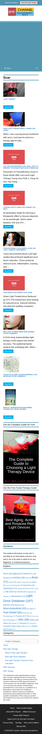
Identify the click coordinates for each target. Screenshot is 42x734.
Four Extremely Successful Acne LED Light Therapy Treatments (19, 249)
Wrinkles (11, 629)
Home (5, 645)
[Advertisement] (21, 43)
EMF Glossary (9, 667)
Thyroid (32, 623)
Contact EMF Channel (21, 715)
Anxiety (7, 578)
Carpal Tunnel (23, 582)
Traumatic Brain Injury (14, 626)
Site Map (18, 723)
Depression (10, 588)
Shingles (13, 620)
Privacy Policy (8, 723)
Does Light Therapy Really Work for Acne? (19, 129)
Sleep (34, 620)
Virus (28, 626)
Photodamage (9, 616)
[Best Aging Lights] (19, 541)
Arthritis (19, 577)
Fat (9, 591)
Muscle (19, 605)
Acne (7, 573)
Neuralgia (31, 609)
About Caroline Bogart (24, 708)
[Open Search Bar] (37, 68)
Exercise (29, 588)
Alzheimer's (29, 574)
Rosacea (35, 616)
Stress (7, 623)
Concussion (17, 585)
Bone (28, 578)
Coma (8, 585)
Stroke (15, 623)
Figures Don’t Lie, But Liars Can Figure (21, 719)
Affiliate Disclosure (29, 712)
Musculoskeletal (14, 608)
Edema (21, 588)
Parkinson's (27, 613)
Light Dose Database (11, 2)
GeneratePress (32, 730)
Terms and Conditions (31, 723)
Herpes (7, 596)
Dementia (28, 585)
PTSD (28, 616)
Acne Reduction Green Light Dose (17, 292)
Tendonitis (24, 623)
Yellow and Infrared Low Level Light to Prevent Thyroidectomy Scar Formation (20, 167)
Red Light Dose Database (15, 657)
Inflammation (18, 596)
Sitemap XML (21, 726)
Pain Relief (12, 612)
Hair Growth (19, 592)
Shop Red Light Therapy (28, 2)
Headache (31, 592)
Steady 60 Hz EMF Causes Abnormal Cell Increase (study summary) (20, 375)
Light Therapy (9, 99)
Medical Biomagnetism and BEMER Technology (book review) (17, 408)
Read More (8, 107)
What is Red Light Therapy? (16, 653)
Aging (17, 573)
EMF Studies (8, 671)
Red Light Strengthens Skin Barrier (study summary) (18, 332)
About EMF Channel (13, 712)
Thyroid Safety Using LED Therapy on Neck (19, 208)
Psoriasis (20, 616)
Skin (23, 619)
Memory (8, 605)
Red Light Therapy (10, 649)
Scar (6, 620)
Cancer (12, 582)
